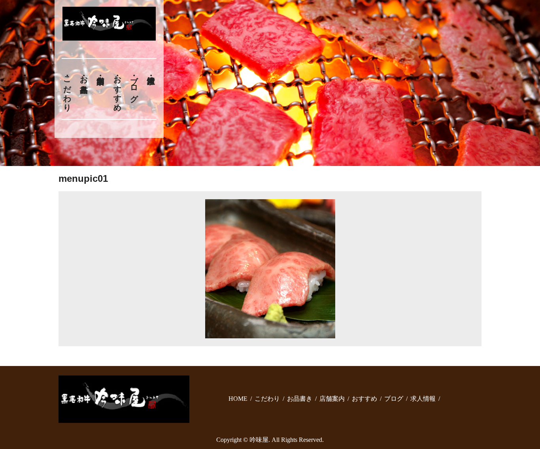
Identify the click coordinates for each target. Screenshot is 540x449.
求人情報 (423, 398)
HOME (237, 398)
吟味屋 (258, 439)
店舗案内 (332, 398)
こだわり (67, 89)
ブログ (134, 84)
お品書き (83, 80)
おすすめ (117, 89)
